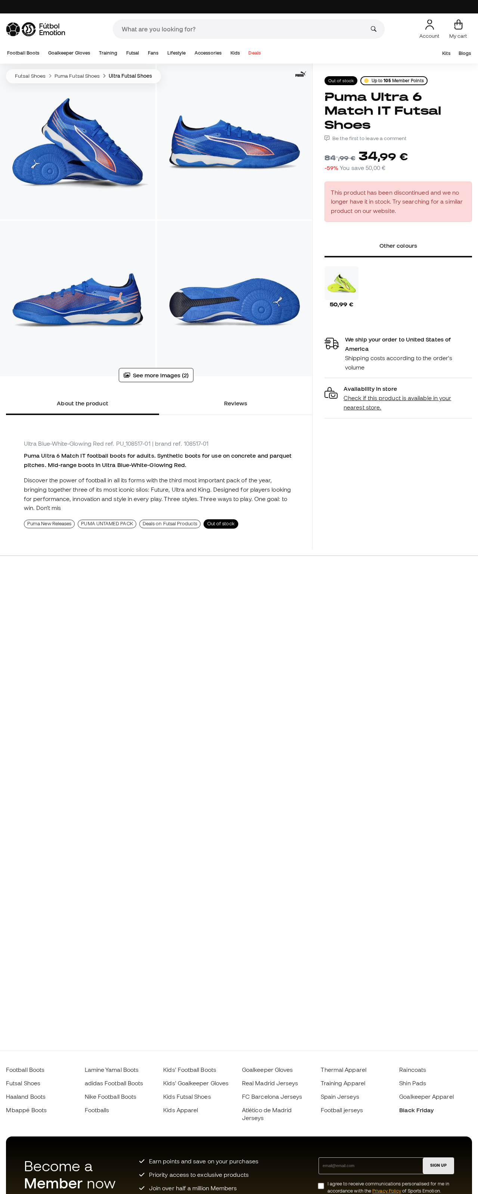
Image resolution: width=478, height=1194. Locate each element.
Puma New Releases (49, 523)
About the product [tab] (82, 403)
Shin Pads (412, 1083)
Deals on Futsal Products (170, 523)
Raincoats (412, 1069)
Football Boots (23, 53)
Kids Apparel (180, 1110)
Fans (153, 53)
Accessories (208, 53)
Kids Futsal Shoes (187, 1096)
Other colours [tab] (398, 245)
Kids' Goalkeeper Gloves (196, 1083)
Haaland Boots (26, 1096)
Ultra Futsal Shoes (130, 76)
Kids (235, 53)
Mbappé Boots (26, 1110)
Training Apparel (343, 1083)
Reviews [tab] (236, 403)
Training (108, 53)
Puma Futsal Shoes (77, 76)
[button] (398, 398)
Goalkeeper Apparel (426, 1096)
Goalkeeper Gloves (69, 53)
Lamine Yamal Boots (112, 1069)
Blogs (465, 53)
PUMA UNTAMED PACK (107, 523)
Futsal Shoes (30, 76)
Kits (446, 53)
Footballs (97, 1110)
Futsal (132, 53)
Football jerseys (342, 1110)
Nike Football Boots (110, 1096)
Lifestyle (176, 53)
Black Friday (416, 1110)
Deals (254, 53)
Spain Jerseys (340, 1096)
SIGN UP (438, 1165)
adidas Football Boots (114, 1083)
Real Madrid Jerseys (270, 1083)
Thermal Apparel (343, 1069)
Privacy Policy (386, 1190)
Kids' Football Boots (189, 1069)
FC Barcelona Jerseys (272, 1096)
